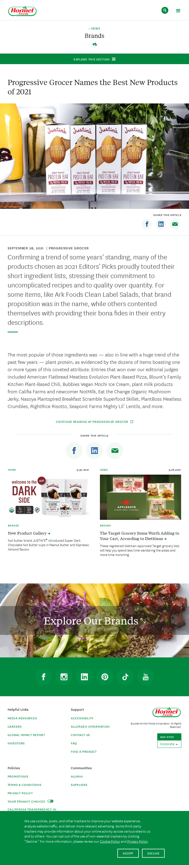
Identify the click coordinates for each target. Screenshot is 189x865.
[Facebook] (147, 224)
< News (94, 28)
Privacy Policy (20, 793)
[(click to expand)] (178, 11)
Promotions (18, 776)
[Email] (175, 224)
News (12, 469)
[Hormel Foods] (22, 11)
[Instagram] (64, 676)
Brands (13, 525)
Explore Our (92, 620)
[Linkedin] (161, 224)
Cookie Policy (110, 841)
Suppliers (79, 784)
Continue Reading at (92, 421)
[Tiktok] (125, 676)
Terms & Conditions (25, 784)
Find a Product (84, 751)
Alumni (77, 776)
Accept (128, 853)
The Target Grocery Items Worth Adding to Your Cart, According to (139, 535)
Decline (153, 853)
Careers (15, 726)
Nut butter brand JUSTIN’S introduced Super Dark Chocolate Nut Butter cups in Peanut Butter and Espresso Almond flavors (48, 544)
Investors (16, 743)
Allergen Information (90, 726)
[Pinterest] (104, 676)
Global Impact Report (26, 734)
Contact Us (80, 734)
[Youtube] (145, 676)
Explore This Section (92, 59)
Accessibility (82, 718)
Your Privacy (27, 801)
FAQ (74, 743)
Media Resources (22, 718)
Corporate (167, 743)
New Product (27, 533)
